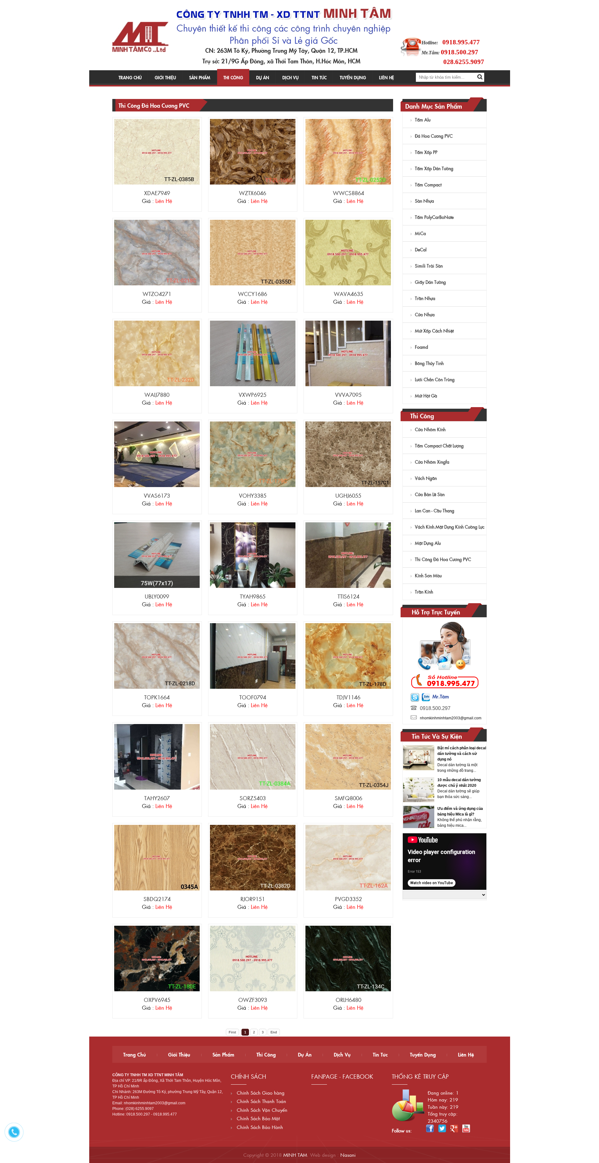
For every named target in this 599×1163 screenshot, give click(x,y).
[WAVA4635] (348, 252)
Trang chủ (130, 77)
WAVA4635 (348, 294)
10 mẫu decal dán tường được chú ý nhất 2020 (459, 754)
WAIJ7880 (156, 394)
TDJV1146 (348, 697)
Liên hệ (386, 77)
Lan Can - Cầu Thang (434, 510)
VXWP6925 (252, 394)
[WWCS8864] (348, 151)
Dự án (262, 77)
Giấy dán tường (430, 282)
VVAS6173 (157, 495)
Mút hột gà (426, 395)
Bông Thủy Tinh (429, 363)
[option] (444, 761)
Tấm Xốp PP (426, 152)
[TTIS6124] (348, 555)
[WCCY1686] (252, 252)
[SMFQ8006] (348, 756)
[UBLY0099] (157, 555)
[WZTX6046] (252, 151)
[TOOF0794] (252, 655)
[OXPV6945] (157, 958)
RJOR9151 (253, 899)
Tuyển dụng (353, 77)
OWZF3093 (252, 999)
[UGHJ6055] (348, 454)
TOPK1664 (157, 697)
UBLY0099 (157, 596)
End (273, 1032)
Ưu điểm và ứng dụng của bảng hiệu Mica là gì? (460, 783)
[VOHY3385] (252, 454)
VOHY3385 (252, 495)
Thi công (233, 77)
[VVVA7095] (348, 353)
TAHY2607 (157, 798)
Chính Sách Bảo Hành (259, 1127)
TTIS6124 (348, 596)
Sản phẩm (199, 77)
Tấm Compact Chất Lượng (439, 445)
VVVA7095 (348, 394)
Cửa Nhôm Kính (430, 429)
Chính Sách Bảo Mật (257, 1118)
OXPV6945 (157, 999)
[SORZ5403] (252, 756)
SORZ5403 (253, 798)
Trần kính (424, 592)
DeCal (420, 249)
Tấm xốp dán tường (434, 168)
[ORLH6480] (348, 958)
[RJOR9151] (252, 857)
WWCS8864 (348, 193)
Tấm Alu (423, 119)
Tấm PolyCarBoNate (434, 217)
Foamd (421, 347)
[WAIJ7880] (157, 353)
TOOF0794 (252, 697)
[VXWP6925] (252, 353)
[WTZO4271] (157, 252)
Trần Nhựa (425, 298)
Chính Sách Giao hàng (260, 1092)
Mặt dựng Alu (428, 543)
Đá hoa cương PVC (434, 136)
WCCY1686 (252, 294)
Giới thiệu (165, 77)
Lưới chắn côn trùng (435, 379)
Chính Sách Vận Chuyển (261, 1109)
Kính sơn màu (428, 575)
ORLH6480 (348, 999)
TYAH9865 (252, 596)
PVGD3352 (348, 899)
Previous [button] (408, 785)
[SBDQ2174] (157, 857)
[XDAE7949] (157, 151)
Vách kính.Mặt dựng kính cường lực (450, 527)
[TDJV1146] (348, 655)
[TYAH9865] (252, 555)
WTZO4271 (157, 294)
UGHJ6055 (348, 495)
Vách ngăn (426, 478)
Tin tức (319, 77)
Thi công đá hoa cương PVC (443, 559)
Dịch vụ (290, 77)
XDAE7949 (157, 193)
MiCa (420, 233)
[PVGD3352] (348, 857)
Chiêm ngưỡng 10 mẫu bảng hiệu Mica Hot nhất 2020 (458, 814)
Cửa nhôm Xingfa (432, 462)
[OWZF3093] (252, 958)
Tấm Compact (428, 184)
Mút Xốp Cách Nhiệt (434, 331)
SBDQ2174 (157, 899)
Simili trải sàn (429, 266)
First (232, 1032)
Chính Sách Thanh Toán (260, 1101)
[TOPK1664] (157, 655)
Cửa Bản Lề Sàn (430, 494)
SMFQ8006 (348, 798)
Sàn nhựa (424, 201)
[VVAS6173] (157, 454)
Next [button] (480, 785)
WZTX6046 (252, 193)
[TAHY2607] (157, 756)
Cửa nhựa (425, 314)
